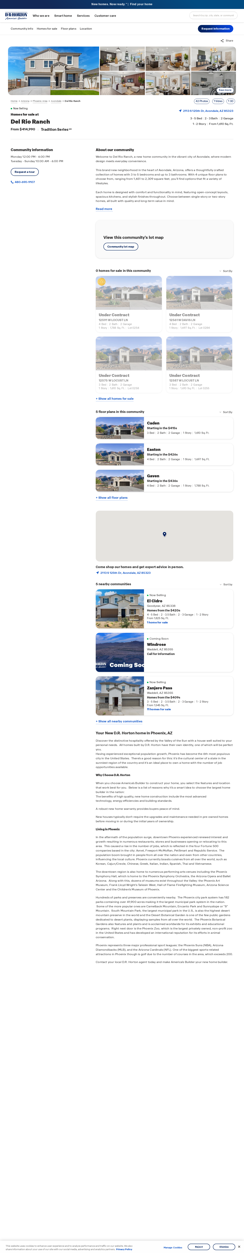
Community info (22, 29)
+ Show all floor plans (112, 498)
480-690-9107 (24, 182)
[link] (53, 71)
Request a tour (25, 172)
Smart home (63, 16)
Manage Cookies (173, 1247)
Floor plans (68, 29)
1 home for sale (157, 622)
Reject (199, 1246)
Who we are (41, 16)
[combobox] (213, 15)
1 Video (218, 101)
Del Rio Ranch (72, 101)
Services (83, 16)
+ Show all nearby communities (119, 721)
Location (86, 29)
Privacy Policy (124, 1249)
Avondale (56, 101)
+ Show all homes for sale (115, 399)
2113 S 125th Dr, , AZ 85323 (208, 111)
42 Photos (202, 101)
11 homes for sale (159, 709)
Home (14, 101)
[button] (215, 28)
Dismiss (224, 1246)
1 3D (230, 101)
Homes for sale (47, 29)
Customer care (105, 16)
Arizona (25, 101)
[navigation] (46, 101)
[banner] (122, 4)
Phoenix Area (40, 101)
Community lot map (120, 246)
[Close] (239, 1247)
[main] (122, 644)
